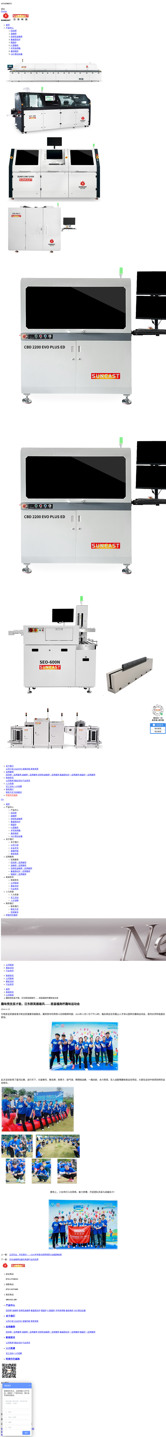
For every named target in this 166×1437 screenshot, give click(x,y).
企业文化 (14, 848)
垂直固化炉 (15, 822)
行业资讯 (14, 889)
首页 (8, 25)
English (4, 11)
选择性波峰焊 (16, 819)
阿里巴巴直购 (11, 795)
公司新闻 (14, 883)
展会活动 (14, 886)
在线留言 (14, 912)
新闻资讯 (10, 778)
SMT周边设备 (16, 836)
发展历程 (14, 851)
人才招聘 (14, 900)
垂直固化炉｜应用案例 (20, 871)
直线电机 (14, 833)
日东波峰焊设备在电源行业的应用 (23, 1259)
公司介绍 (14, 845)
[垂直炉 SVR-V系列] (42, 253)
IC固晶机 (14, 828)
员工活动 (14, 898)
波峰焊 (14, 816)
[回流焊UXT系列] (54, 85)
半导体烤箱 (15, 830)
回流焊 (14, 813)
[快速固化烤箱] (55, 695)
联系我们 (10, 789)
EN (2, 799)
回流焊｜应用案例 (18, 863)
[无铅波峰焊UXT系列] (48, 134)
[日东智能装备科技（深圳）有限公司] (14, 20)
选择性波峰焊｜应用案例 (21, 868)
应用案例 (10, 772)
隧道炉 (14, 825)
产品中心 (10, 28)
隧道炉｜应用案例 (18, 874)
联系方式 (14, 909)
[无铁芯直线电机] (129, 695)
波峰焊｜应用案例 (18, 865)
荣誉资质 (14, 854)
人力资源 (10, 784)
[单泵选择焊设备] (54, 201)
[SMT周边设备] (54, 763)
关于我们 (10, 766)
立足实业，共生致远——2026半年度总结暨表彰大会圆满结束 (35, 1255)
